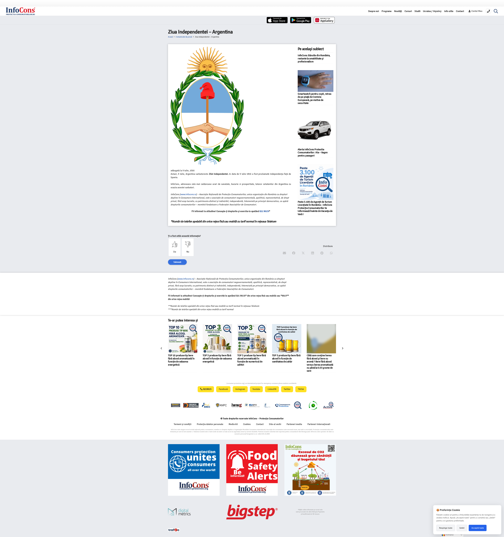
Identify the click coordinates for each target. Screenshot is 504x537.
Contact (260, 424)
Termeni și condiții (182, 424)
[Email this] (284, 253)
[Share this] (293, 253)
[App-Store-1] (300, 20)
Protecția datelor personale (210, 424)
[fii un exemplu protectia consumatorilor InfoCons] (310, 470)
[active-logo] (328, 405)
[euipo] (236, 405)
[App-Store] (277, 20)
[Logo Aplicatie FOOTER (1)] (297, 405)
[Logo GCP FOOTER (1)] (313, 405)
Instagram (240, 389)
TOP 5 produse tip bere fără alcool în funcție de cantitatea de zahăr (286, 358)
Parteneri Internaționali (318, 424)
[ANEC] (206, 405)
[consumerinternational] (190, 405)
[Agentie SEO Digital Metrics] (194, 512)
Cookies (247, 424)
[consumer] (175, 405)
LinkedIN (272, 389)
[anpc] (221, 405)
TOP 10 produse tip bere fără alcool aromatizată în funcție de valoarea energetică (181, 360)
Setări (461, 528)
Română (449, 535)
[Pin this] (322, 253)
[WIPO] (267, 405)
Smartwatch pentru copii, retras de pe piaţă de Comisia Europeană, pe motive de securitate (314, 98)
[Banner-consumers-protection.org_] (194, 470)
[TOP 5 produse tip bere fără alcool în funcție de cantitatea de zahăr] (286, 338)
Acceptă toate (477, 528)
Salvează (177, 262)
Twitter (287, 389)
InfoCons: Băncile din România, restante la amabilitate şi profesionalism (314, 58)
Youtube (256, 389)
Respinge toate (445, 528)
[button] (495, 11)
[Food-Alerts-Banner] (252, 470)
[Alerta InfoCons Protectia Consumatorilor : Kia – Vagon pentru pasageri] (315, 129)
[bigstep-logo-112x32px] (252, 512)
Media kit (233, 424)
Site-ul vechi (275, 424)
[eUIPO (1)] (282, 405)
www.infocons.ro (188, 194)
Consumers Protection (216, 383)
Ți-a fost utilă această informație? (184, 236)
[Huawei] (324, 20)
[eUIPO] (252, 405)
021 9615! (264, 211)
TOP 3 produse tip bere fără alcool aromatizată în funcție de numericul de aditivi (251, 360)
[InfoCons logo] (21, 11)
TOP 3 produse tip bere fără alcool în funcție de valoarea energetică (217, 358)
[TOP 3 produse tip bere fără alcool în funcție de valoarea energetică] (217, 338)
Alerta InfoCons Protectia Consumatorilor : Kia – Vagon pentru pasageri (313, 152)
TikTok (301, 389)
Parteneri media (294, 424)
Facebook (223, 389)
